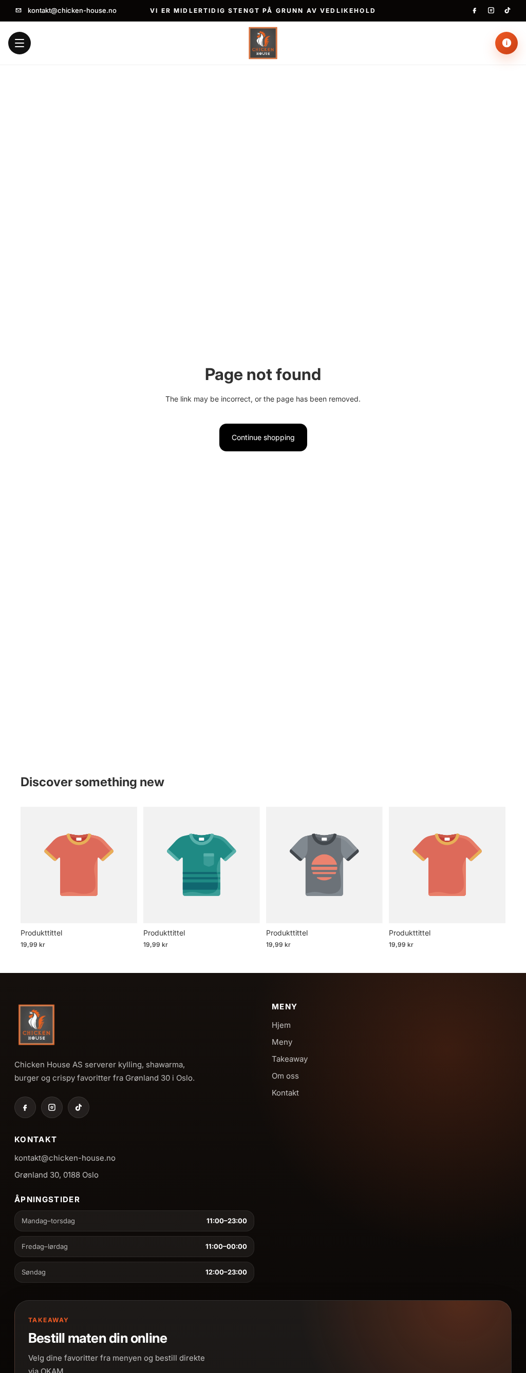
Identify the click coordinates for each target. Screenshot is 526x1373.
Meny (282, 1042)
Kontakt (285, 1093)
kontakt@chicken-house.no (72, 10)
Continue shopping (263, 437)
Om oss (285, 1076)
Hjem (281, 1025)
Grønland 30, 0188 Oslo (56, 1175)
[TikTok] (507, 10)
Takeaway (290, 1059)
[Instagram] (491, 10)
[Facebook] (475, 10)
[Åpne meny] (19, 43)
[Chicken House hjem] (263, 43)
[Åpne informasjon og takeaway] (506, 43)
